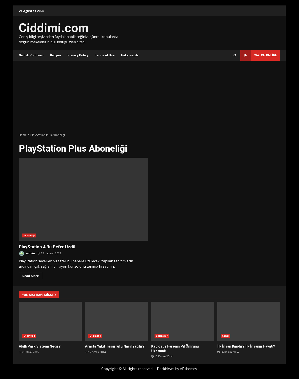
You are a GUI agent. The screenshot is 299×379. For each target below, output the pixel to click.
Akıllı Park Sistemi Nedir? (50, 321)
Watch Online (265, 55)
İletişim (55, 55)
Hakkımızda (130, 55)
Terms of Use (104, 55)
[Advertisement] (149, 96)
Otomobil (29, 335)
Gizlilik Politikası (31, 55)
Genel (225, 335)
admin (30, 253)
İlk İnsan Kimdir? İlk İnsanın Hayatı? (248, 321)
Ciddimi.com (54, 28)
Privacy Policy (77, 55)
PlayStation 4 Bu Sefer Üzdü (83, 199)
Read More (30, 276)
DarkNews (165, 368)
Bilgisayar (162, 335)
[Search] (235, 55)
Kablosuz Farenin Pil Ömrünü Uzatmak (182, 321)
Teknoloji (29, 235)
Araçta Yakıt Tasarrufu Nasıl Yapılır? (116, 321)
